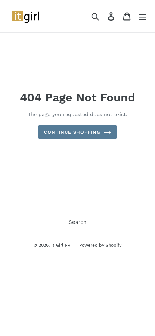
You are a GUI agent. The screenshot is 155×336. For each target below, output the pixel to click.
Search (77, 222)
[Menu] (143, 16)
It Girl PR (60, 245)
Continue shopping (72, 132)
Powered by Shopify (100, 245)
